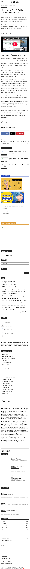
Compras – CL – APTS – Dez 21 (22, 142)
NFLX (19, 296)
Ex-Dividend (7, 322)
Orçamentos (6, 213)
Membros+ (16, 293)
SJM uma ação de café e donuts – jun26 (9, 510)
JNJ (23, 291)
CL (10, 284)
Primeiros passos (8, 326)
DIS (15, 284)
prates (10, 305)
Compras (3, 503)
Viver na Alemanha (8, 312)
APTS (18, 282)
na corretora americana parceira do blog (17, 97)
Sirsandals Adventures (7, 391)
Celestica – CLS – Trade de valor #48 (19, 164)
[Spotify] (2, 551)
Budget (5, 284)
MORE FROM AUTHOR (17, 148)
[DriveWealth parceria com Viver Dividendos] (5, 468)
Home (2, 5)
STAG (10, 307)
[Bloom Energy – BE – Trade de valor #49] (4, 159)
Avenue (15, 26)
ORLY (7, 127)
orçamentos (10, 298)
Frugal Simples (5, 387)
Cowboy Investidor (6, 375)
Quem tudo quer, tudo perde (17, 458)
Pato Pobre (4, 360)
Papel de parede (6, 300)
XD (3, 218)
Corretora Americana (15, 468)
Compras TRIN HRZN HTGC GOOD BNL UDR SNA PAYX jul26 (14, 502)
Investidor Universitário (7, 381)
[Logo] (14, 2)
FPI (12, 289)
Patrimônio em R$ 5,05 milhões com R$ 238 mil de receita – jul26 (14, 492)
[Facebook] (2, 547)
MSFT (15, 296)
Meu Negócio (7, 296)
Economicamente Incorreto (8, 358)
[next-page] (4, 171)
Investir (6, 5)
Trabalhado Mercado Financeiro (9, 371)
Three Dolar (5, 393)
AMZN (11, 282)
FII (8, 289)
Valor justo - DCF (8, 329)
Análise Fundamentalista (15, 478)
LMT (8, 293)
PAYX (4, 302)
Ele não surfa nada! (6, 362)
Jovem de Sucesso (6, 366)
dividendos (9, 286)
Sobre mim (5, 216)
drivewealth (20, 286)
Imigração (4, 291)
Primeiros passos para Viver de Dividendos (17, 110)
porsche (4, 305)
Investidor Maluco (6, 368)
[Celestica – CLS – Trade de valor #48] (4, 166)
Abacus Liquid (5, 354)
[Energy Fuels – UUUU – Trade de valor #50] (4, 153)
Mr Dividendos (5, 364)
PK (12, 302)
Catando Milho (5, 373)
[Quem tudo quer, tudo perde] (5, 459)
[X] (2, 552)
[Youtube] (2, 554)
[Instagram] (2, 548)
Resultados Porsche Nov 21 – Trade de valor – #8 (7, 142)
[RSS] (2, 550)
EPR (25, 286)
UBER (11, 309)
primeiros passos (20, 305)
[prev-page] (2, 171)
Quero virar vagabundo (7, 389)
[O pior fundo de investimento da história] (5, 477)
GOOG (17, 289)
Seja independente (6, 383)
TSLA (5, 309)
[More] (25, 133)
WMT (18, 312)
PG (8, 302)
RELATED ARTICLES (6, 148)
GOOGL (23, 289)
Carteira (5, 208)
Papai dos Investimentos (7, 385)
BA (22, 282)
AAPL (4, 282)
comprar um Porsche (22, 60)
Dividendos (5, 211)
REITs (4, 307)
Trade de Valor (12, 127)
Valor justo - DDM (8, 333)
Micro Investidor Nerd (7, 379)
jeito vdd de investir (14, 291)
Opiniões (13, 459)
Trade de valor (12, 5)
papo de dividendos (18, 300)
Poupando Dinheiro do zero (8, 377)
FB (4, 289)
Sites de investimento (9, 337)
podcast (18, 302)
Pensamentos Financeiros (8, 356)
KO (4, 293)
